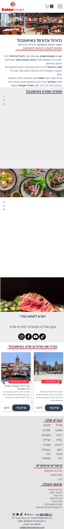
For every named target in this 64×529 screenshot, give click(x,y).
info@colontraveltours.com (32, 527)
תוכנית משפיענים (53, 504)
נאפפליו (46, 450)
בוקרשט (46, 435)
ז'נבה (59, 435)
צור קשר (58, 495)
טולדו (59, 440)
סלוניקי (46, 430)
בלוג (60, 479)
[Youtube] (35, 336)
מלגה (59, 454)
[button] (49, 6)
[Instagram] (21, 336)
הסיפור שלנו (56, 492)
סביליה (46, 440)
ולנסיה (46, 425)
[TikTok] (42, 336)
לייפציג (58, 445)
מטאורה (46, 458)
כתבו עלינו (57, 501)
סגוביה (47, 445)
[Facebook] (28, 336)
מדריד (59, 425)
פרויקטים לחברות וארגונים (49, 507)
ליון (60, 458)
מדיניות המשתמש (53, 470)
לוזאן (59, 450)
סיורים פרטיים (55, 489)
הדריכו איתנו (56, 498)
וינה (48, 454)
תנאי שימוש (56, 474)
